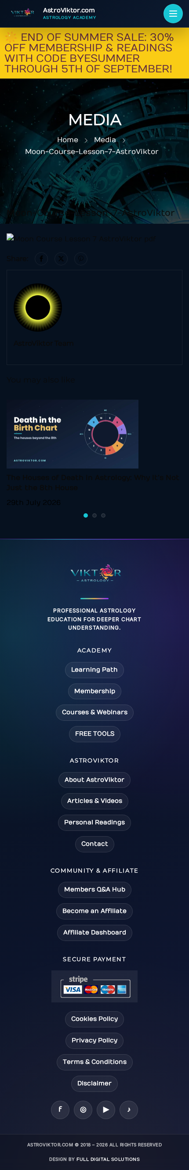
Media (105, 140)
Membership (94, 691)
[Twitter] (61, 258)
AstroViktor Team (44, 343)
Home (67, 140)
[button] (86, 515)
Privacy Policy (94, 1040)
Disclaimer (94, 1083)
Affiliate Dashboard (94, 932)
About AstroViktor (94, 780)
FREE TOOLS (94, 733)
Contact (94, 844)
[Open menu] (173, 13)
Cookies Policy (94, 1019)
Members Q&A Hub (94, 889)
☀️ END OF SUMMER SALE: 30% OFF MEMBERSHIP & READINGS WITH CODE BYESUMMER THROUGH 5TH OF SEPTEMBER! (89, 53)
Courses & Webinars (94, 712)
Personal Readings (94, 822)
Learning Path (94, 669)
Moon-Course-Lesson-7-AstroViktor (92, 152)
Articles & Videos (94, 801)
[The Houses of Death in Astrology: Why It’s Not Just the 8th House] (72, 434)
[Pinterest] (80, 258)
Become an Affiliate (94, 911)
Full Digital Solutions (108, 1159)
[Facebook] (41, 258)
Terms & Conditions (95, 1062)
